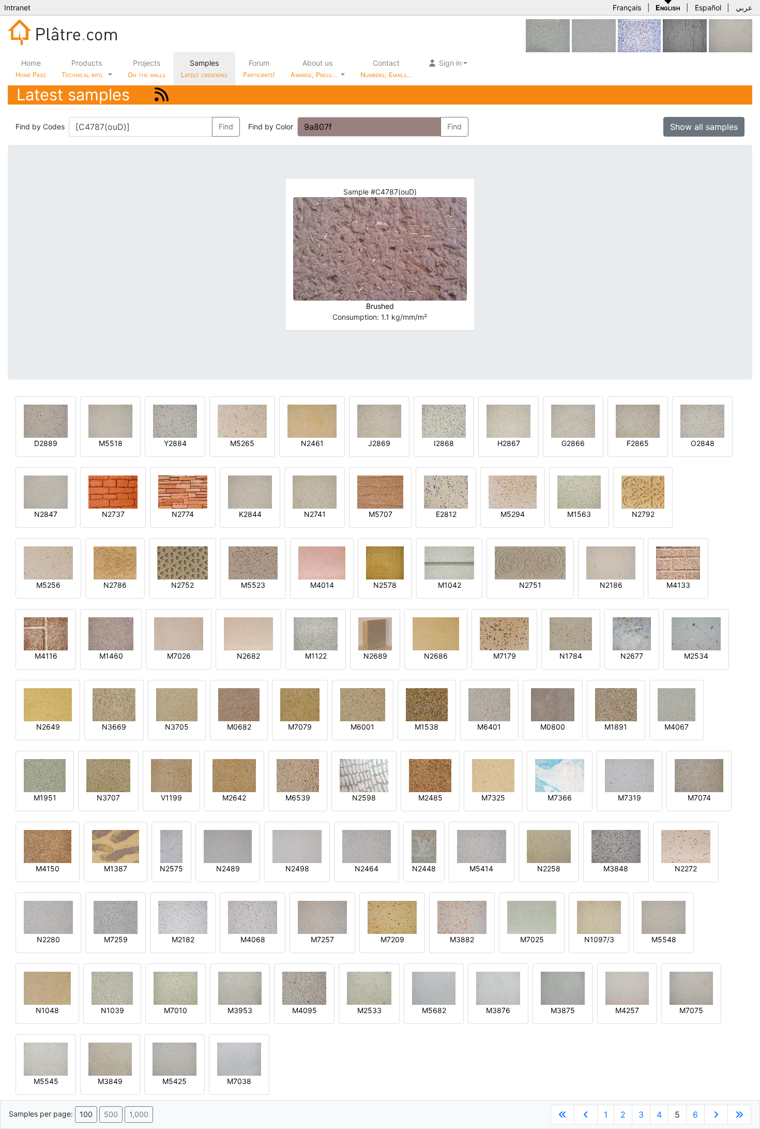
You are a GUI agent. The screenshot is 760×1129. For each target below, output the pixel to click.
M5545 (46, 1081)
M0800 (552, 726)
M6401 (489, 726)
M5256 (48, 585)
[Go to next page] (716, 1114)
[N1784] (571, 633)
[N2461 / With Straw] (312, 420)
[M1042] (449, 562)
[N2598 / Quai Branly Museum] (364, 774)
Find (226, 126)
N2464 (366, 868)
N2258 (548, 868)
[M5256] (48, 562)
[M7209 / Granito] (392, 916)
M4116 (46, 655)
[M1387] (115, 845)
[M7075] (730, 35)
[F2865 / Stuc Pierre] (638, 420)
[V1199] (171, 774)
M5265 (242, 443)
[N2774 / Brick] (182, 491)
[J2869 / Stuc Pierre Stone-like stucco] (379, 420)
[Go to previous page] (586, 1114)
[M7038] (239, 1058)
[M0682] (239, 704)
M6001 (362, 726)
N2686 (436, 655)
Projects (146, 68)
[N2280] (48, 916)
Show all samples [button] (704, 127)
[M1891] (616, 704)
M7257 (322, 939)
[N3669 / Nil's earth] (114, 704)
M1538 (426, 726)
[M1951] (45, 774)
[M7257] (322, 916)
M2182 (183, 939)
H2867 (508, 443)
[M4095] (304, 987)
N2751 (530, 585)
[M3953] (240, 987)
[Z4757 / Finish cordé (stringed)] (685, 35)
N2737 (113, 514)
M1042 (449, 585)
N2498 (297, 868)
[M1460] (110, 633)
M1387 (115, 868)
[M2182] (182, 916)
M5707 (380, 514)
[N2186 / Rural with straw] (610, 562)
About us (315, 68)
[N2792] (642, 491)
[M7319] (629, 774)
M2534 (696, 655)
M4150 (47, 868)
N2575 (171, 868)
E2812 (446, 514)
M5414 (481, 868)
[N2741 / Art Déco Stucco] (315, 491)
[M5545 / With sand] (46, 1058)
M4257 (627, 1010)
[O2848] (702, 420)
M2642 (234, 797)
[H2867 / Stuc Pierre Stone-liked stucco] (508, 420)
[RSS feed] (161, 94)
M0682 (239, 726)
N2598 (364, 797)
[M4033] (548, 35)
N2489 (228, 868)
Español (708, 7)
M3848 (615, 868)
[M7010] (175, 987)
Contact (386, 68)
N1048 (47, 1010)
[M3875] (563, 987)
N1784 (570, 655)
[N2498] (297, 845)
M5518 (111, 443)
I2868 (444, 443)
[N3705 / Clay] (176, 704)
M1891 (615, 726)
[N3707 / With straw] (108, 774)
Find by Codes (40, 126)
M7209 (392, 939)
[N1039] (112, 987)
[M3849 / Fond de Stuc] (110, 1058)
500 (111, 1114)
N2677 (631, 655)
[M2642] (234, 774)
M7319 (629, 797)
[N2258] (549, 845)
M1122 (316, 655)
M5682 (434, 1010)
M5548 (663, 939)
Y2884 (175, 443)
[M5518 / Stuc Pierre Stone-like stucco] (110, 420)
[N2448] (424, 845)
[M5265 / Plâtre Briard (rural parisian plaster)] (242, 420)
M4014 (322, 585)
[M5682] (433, 987)
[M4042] (594, 35)
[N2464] (366, 845)
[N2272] (685, 845)
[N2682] (248, 633)
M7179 (504, 655)
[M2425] (639, 35)
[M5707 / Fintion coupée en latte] (380, 491)
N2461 (312, 443)
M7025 (532, 939)
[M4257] (627, 987)
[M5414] (481, 845)
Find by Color (270, 126)
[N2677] (632, 633)
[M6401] (489, 704)
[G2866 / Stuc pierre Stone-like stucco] (573, 420)
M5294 (512, 514)
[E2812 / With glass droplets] (446, 491)
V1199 (171, 797)
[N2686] (436, 633)
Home (31, 68)
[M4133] (678, 562)
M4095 (304, 1010)
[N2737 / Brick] (113, 491)
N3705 (177, 726)
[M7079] (300, 704)
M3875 (563, 1010)
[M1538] (427, 704)
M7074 (699, 797)
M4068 (252, 939)
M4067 (676, 726)
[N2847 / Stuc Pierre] (46, 491)
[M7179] (504, 633)
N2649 (48, 726)
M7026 (179, 655)
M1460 (111, 655)
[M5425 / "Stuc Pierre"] (174, 1058)
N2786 (115, 585)
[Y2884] (175, 420)
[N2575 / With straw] (171, 845)
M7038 (239, 1081)
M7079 (300, 726)
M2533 (369, 1010)
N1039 (112, 1010)
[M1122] (316, 633)
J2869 (379, 443)
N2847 (45, 514)
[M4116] (46, 633)
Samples (204, 68)
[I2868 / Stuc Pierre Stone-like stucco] (444, 420)
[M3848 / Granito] (616, 845)
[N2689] (375, 633)
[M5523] (253, 562)
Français (627, 7)
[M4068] (252, 916)
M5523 (253, 585)
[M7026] (178, 633)
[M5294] (513, 491)
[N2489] (228, 845)
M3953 (239, 1010)
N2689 (375, 655)
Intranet (17, 7)
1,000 (138, 1114)
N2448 (424, 868)
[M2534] (696, 633)
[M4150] (47, 845)
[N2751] (530, 562)
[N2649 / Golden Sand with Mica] (48, 704)
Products (83, 68)
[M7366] (559, 774)
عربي (744, 7)
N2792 (643, 514)
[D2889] (46, 420)
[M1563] (579, 491)
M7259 (116, 939)
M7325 (493, 797)
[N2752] (182, 562)
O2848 (703, 443)
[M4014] (321, 562)
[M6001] (362, 704)
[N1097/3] (599, 916)
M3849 (110, 1081)
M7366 (560, 797)
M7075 (691, 1010)
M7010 (175, 1010)
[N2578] (385, 562)
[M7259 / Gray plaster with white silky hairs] (116, 916)
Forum (259, 68)
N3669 (114, 726)
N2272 (686, 868)
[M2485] (430, 774)
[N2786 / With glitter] (115, 562)
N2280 (48, 939)
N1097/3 (599, 939)
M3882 (462, 939)
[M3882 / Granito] (462, 916)
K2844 (250, 514)
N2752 (182, 585)
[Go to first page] (562, 1114)
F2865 (638, 443)
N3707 (108, 797)
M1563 (579, 514)
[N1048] (47, 987)
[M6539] (298, 774)
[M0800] (552, 704)
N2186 (611, 585)
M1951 (45, 797)
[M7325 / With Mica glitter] (493, 774)
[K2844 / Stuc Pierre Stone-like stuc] (250, 491)
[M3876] (498, 987)
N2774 (183, 514)
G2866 (573, 443)
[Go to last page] (739, 1114)
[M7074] (699, 774)
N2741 (315, 514)
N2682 (248, 655)
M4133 (678, 585)
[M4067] (676, 704)
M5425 (174, 1081)
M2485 (430, 797)
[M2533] (369, 987)
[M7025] (531, 916)
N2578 (385, 585)
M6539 (297, 797)
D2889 (45, 443)
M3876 (498, 1010)
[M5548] (664, 916)
